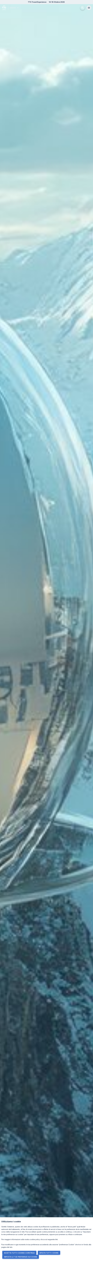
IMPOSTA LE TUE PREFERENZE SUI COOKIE (20, 1257)
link (56, 1239)
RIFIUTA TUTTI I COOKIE (49, 1253)
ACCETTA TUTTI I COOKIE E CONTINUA (19, 1253)
